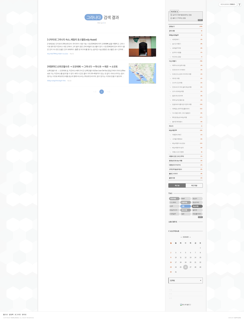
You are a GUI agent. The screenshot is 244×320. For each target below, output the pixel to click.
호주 (171, 206)
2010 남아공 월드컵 (187, 100)
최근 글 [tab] (177, 185)
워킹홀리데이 (197, 214)
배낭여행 (195, 206)
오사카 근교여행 (187, 83)
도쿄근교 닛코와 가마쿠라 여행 (187, 74)
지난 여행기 (185, 61)
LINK (172, 280)
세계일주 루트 (187, 48)
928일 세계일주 (185, 35)
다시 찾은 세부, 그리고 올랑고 (187, 113)
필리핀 (195, 210)
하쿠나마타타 (15, 317)
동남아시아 (173, 210)
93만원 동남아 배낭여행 (187, 117)
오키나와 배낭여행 (187, 91)
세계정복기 (187, 39)
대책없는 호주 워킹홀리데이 (187, 109)
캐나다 (185, 126)
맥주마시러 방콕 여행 (187, 65)
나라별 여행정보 (187, 139)
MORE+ (200, 20)
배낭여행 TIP (185, 130)
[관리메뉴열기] (239, 4)
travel (183, 198)
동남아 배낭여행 (198, 202)
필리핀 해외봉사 (187, 122)
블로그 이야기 (185, 174)
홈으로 (5, 314)
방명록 (11, 314)
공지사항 (185, 31)
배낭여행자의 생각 (187, 148)
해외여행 (184, 210)
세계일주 (173, 214)
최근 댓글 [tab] (194, 185)
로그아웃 (18, 314)
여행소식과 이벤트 (187, 152)
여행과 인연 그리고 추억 (185, 156)
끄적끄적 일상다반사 (185, 169)
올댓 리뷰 (185, 178)
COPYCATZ (237, 317)
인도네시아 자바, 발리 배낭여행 (187, 87)
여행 (182, 206)
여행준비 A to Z (187, 135)
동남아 (195, 198)
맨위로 (24, 314)
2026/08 (185, 237)
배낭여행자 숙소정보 (187, 143)
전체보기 (185, 26)
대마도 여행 (187, 78)
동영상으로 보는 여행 (185, 161)
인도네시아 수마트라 (187, 70)
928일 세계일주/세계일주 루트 (56, 81)
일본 (182, 214)
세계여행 (173, 198)
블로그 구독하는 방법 (179, 18)
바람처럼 (184, 202)
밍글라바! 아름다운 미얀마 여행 (187, 104)
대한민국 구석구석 (185, 165)
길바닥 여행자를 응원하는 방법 (182, 15)
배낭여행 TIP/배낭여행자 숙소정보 (57, 54)
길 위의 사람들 (187, 52)
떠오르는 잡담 (187, 57)
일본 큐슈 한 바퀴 (187, 96)
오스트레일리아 (175, 202)
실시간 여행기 (187, 44)
